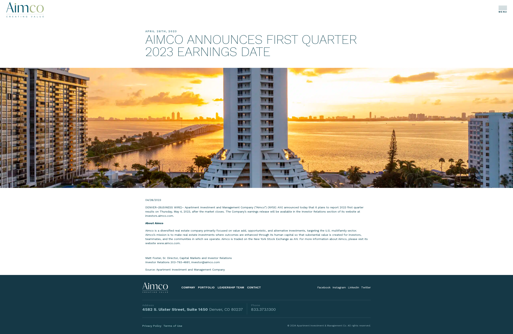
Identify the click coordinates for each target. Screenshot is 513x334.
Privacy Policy (151, 325)
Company (188, 287)
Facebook (323, 287)
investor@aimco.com (205, 262)
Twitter (366, 287)
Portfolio (206, 287)
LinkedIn (353, 287)
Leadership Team (231, 287)
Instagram (339, 287)
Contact (254, 287)
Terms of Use (172, 325)
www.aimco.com (168, 243)
